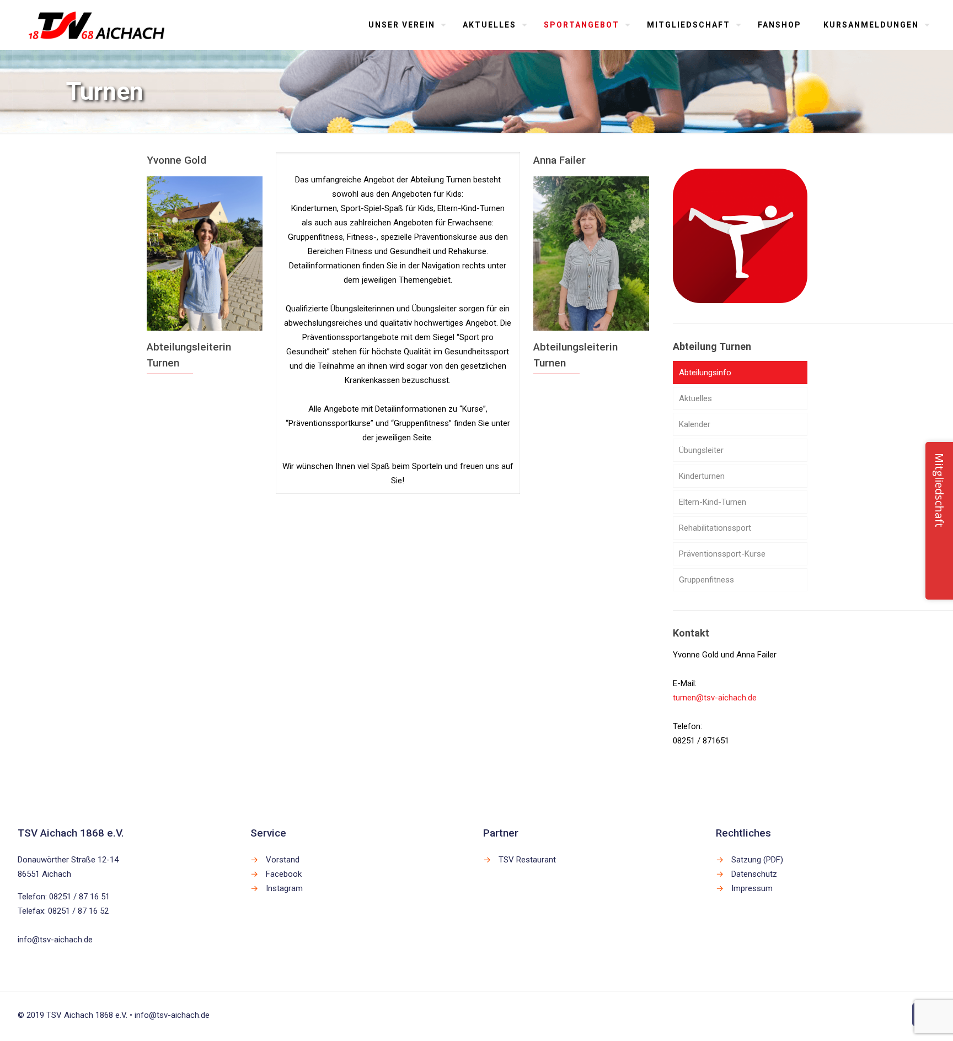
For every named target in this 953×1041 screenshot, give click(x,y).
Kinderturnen (702, 476)
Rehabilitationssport (715, 528)
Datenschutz (754, 874)
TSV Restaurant (527, 860)
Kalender (694, 424)
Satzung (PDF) (757, 860)
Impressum (752, 888)
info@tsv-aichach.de (55, 940)
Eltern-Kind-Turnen (712, 502)
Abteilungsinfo (705, 372)
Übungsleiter (701, 450)
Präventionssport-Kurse (722, 554)
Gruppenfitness (706, 580)
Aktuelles (695, 398)
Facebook (284, 874)
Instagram (284, 888)
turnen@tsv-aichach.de (715, 698)
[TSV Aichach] (97, 25)
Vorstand (282, 860)
